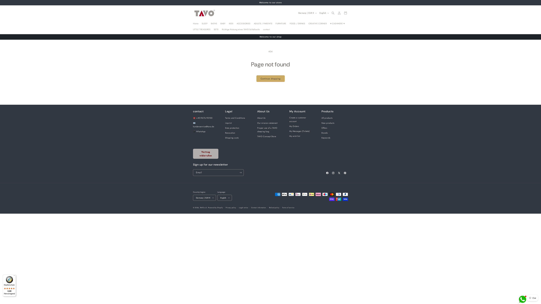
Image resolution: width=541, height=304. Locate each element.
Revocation (230, 132)
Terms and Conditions (235, 118)
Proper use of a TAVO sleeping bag (267, 130)
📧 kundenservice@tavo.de (203, 125)
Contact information (258, 207)
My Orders (294, 126)
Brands (325, 132)
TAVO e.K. (203, 207)
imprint (228, 123)
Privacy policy (231, 207)
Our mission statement (267, 123)
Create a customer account (297, 119)
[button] (333, 13)
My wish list (294, 136)
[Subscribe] (240, 172)
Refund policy (274, 207)
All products (327, 118)
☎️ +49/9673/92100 (202, 118)
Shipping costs (232, 137)
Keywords (326, 137)
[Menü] (14, 276)
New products (328, 123)
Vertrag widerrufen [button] (205, 153)
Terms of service (288, 207)
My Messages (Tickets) (299, 131)
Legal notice (243, 207)
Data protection (232, 128)
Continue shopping (271, 78)
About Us (261, 118)
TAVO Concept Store (266, 136)
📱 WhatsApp (199, 131)
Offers (324, 128)
